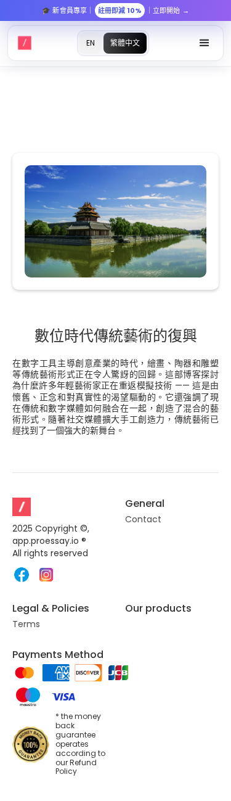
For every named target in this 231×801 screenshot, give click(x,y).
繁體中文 (125, 43)
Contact (143, 519)
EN (90, 43)
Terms (26, 624)
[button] (204, 43)
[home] (24, 43)
